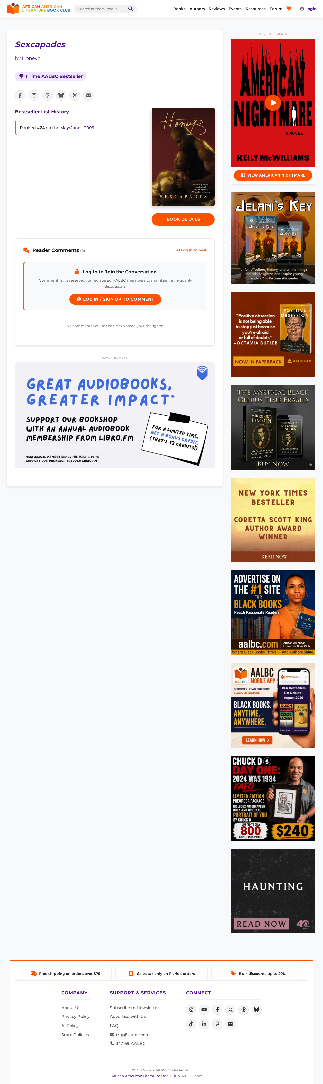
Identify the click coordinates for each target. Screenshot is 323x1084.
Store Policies (75, 1034)
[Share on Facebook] (20, 95)
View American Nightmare (276, 175)
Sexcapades (40, 44)
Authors (197, 8)
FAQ (114, 1025)
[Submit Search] (129, 9)
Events (235, 8)
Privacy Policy (75, 1016)
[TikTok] (191, 1024)
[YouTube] (204, 1010)
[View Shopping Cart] (289, 9)
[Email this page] (88, 95)
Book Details (183, 219)
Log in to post (193, 250)
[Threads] (243, 1010)
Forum (276, 8)
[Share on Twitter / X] (74, 95)
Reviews (217, 8)
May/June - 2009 (77, 127)
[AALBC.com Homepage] (38, 9)
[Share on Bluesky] (61, 95)
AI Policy (70, 1025)
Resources (256, 8)
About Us (70, 1007)
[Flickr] (230, 1024)
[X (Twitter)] (230, 1010)
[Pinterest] (217, 1024)
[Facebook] (217, 1010)
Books (179, 8)
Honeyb (31, 58)
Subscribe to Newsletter (134, 1007)
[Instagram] (191, 1010)
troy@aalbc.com (132, 1034)
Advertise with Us (128, 1016)
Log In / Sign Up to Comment (118, 299)
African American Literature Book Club (145, 1076)
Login (311, 8)
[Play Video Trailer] (273, 103)
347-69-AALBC (130, 1043)
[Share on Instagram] (34, 95)
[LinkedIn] (204, 1024)
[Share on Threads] (47, 95)
